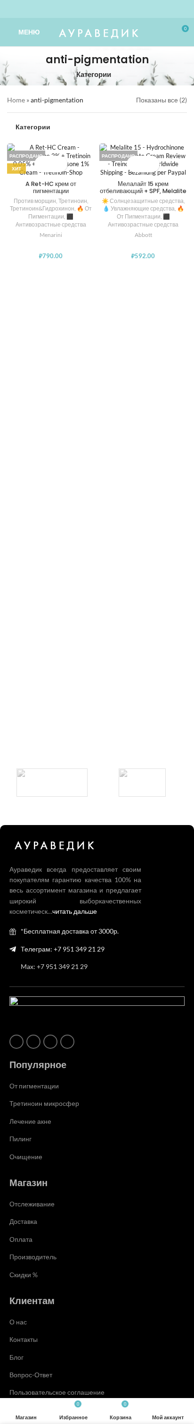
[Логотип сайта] (97, 31)
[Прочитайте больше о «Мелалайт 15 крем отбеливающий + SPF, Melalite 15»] (135, 164)
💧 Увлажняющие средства (139, 208)
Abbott (143, 234)
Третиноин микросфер (44, 1103)
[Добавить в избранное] (59, 164)
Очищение (25, 1157)
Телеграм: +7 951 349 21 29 (63, 949)
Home (16, 100)
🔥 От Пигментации (60, 212)
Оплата (20, 1239)
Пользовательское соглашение (57, 1392)
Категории (93, 74)
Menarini (51, 234)
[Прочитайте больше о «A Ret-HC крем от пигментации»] (42, 164)
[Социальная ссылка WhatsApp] (91, 9)
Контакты (23, 1339)
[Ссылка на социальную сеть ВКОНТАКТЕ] (102, 9)
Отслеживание (32, 1204)
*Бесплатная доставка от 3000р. (70, 931)
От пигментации (34, 1086)
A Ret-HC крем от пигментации (50, 187)
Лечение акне (30, 1121)
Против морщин (35, 200)
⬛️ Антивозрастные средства (51, 220)
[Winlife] (52, 782)
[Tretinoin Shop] (142, 782)
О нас (18, 1322)
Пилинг (20, 1139)
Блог (16, 1357)
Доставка (23, 1221)
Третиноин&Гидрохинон (42, 208)
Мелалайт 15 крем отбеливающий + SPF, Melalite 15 (143, 191)
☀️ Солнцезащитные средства (143, 200)
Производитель (33, 1257)
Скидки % (23, 1275)
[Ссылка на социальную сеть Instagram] (80, 9)
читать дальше (74, 911)
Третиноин (72, 200)
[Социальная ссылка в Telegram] (114, 9)
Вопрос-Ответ (30, 1375)
